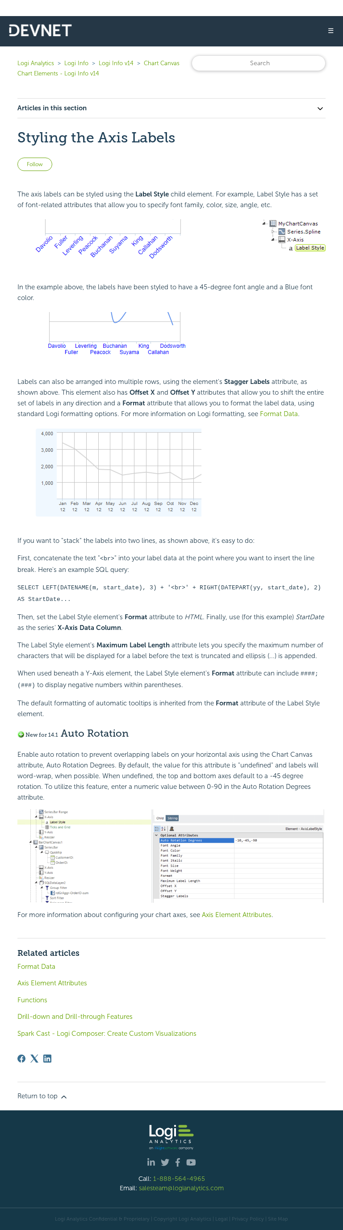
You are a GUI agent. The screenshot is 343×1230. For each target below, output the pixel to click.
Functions (32, 1000)
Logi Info (76, 63)
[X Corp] (34, 1059)
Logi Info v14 (116, 63)
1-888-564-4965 (179, 1179)
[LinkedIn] (47, 1059)
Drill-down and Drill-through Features (75, 1017)
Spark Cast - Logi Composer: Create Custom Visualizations (107, 1034)
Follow (35, 164)
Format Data (279, 414)
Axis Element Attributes (237, 915)
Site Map (278, 1219)
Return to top (38, 1096)
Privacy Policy (248, 1219)
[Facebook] (21, 1059)
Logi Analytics (35, 63)
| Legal (220, 1219)
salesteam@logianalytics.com (181, 1188)
